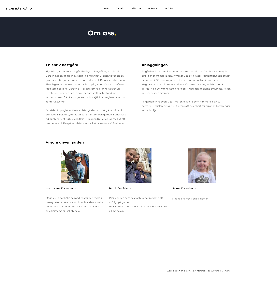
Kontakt (153, 8)
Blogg (169, 8)
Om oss (120, 8)
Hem (106, 8)
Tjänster (136, 8)
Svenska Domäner (222, 271)
